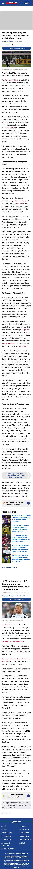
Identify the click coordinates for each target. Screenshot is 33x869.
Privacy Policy (6, 836)
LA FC (9, 813)
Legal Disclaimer (25, 839)
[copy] (13, 45)
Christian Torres (18, 204)
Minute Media (12, 853)
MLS (7, 625)
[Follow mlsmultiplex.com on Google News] (28, 503)
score (12, 128)
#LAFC (4, 225)
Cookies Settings (7, 849)
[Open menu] (3, 3)
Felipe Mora (26, 330)
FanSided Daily (6, 833)
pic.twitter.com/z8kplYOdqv (17, 225)
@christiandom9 (20, 222)
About (3, 826)
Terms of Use (24, 836)
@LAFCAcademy (8, 219)
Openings (22, 826)
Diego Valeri (23, 346)
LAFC (21, 651)
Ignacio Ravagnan (10, 596)
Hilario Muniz (8, 41)
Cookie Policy (6, 839)
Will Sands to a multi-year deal (13, 641)
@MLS (19, 219)
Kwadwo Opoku (20, 201)
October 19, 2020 (19, 227)
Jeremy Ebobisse (8, 343)
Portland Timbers (11, 80)
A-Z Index (22, 843)
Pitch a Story (24, 833)
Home (3, 567)
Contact (4, 829)
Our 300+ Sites (24, 829)
